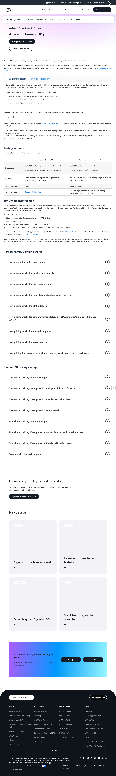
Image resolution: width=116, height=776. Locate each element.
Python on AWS (65, 724)
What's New (13, 736)
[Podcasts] (102, 758)
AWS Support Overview (94, 729)
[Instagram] (91, 758)
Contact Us (89, 711)
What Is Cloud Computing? (19, 716)
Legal (87, 737)
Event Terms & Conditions (95, 746)
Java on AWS (64, 729)
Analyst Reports (40, 737)
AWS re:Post (89, 720)
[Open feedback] (113, 388)
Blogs (11, 740)
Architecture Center (42, 729)
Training (37, 716)
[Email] (106, 758)
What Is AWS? (14, 711)
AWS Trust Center (41, 720)
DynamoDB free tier (31, 234)
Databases (12, 28)
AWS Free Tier (70, 232)
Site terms (20, 766)
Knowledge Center (92, 724)
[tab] (17, 78)
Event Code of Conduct (94, 742)
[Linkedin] (88, 758)
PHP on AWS (64, 733)
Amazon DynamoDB (26, 28)
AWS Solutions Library (43, 724)
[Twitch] (95, 758)
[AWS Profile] (109, 3)
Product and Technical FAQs (45, 733)
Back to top (56, 750)
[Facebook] (84, 758)
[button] (31, 10)
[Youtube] (99, 758)
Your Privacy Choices (34, 766)
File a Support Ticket (93, 716)
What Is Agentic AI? (16, 720)
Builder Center (65, 711)
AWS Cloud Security (17, 731)
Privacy (11, 766)
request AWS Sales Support (51, 123)
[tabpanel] (58, 94)
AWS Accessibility (91, 733)
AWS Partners (39, 742)
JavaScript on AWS (66, 737)
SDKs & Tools (64, 716)
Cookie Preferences (15, 769)
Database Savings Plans (33, 192)
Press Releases (15, 744)
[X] (81, 758)
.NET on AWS (64, 720)
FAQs (29, 123)
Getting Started (40, 711)
